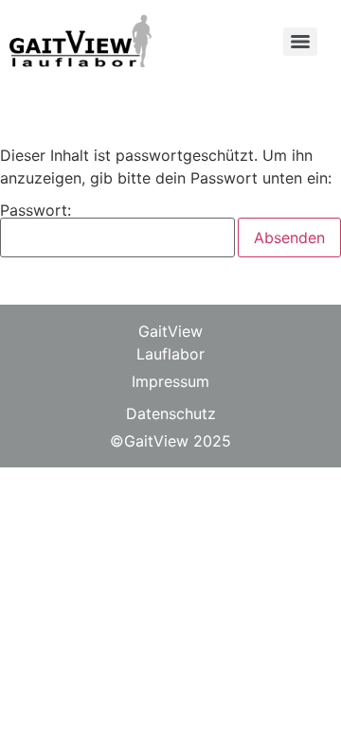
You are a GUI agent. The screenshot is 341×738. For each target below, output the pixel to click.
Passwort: (35, 211)
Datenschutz (171, 413)
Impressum (170, 381)
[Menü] (300, 41)
